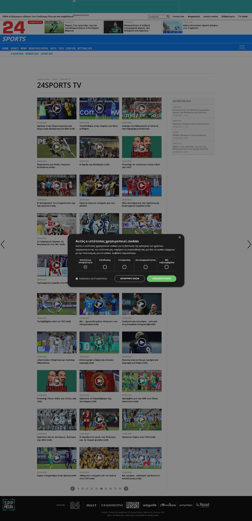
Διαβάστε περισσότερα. (124, 253)
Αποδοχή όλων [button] (161, 278)
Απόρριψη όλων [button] (129, 278)
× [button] (179, 237)
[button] (91, 278)
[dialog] (126, 260)
